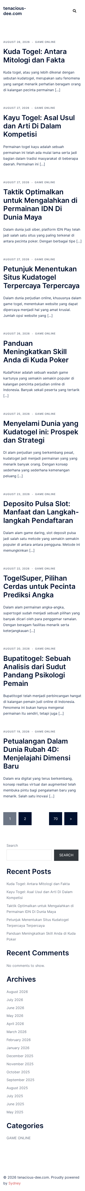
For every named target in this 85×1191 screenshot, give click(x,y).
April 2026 (15, 1023)
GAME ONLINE (45, 42)
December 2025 (20, 1056)
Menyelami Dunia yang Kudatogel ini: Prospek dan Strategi (40, 431)
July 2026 (15, 1000)
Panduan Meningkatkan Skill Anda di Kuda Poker (36, 351)
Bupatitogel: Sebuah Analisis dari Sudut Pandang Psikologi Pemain (37, 671)
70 (56, 818)
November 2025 (20, 1064)
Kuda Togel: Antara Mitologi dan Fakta (35, 55)
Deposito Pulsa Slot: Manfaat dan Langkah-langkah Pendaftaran (41, 512)
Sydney (14, 1183)
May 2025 (15, 1112)
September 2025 (20, 1080)
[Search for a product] (74, 11)
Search (12, 845)
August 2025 (17, 1088)
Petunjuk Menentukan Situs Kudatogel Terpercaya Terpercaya (41, 277)
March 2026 (17, 1032)
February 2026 (19, 1040)
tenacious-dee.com (14, 11)
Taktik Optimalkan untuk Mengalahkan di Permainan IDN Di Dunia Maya (40, 204)
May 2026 (15, 1015)
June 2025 (15, 1104)
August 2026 (17, 991)
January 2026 (18, 1048)
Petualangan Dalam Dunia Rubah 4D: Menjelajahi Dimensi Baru (36, 753)
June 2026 (15, 1008)
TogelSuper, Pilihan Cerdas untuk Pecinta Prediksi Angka (39, 586)
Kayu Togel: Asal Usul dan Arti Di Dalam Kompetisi (39, 126)
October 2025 (18, 1072)
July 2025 (15, 1096)
